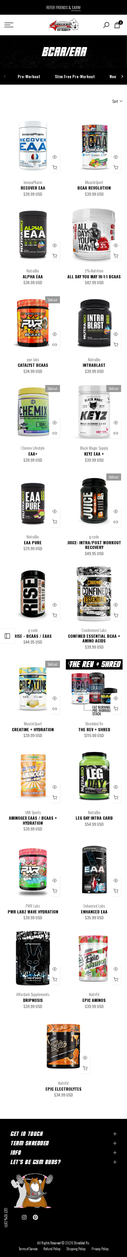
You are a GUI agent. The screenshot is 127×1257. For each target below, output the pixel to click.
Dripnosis (33, 1000)
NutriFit (94, 994)
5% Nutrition (94, 270)
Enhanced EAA (94, 911)
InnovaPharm (33, 182)
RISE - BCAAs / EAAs (33, 636)
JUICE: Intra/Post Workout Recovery (94, 544)
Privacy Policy (100, 1248)
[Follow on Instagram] (24, 1217)
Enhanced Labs (94, 906)
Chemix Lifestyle (33, 448)
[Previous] (5, 76)
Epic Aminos (94, 1000)
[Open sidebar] (7, 636)
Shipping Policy (76, 1248)
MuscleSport (94, 182)
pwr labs (33, 359)
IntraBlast (94, 365)
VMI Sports (33, 812)
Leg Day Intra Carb (94, 818)
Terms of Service (28, 1248)
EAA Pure (33, 542)
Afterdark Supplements (32, 994)
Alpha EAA (33, 276)
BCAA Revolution (94, 188)
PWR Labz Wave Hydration (33, 911)
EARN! (76, 7)
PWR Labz (33, 906)
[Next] (122, 76)
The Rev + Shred (94, 729)
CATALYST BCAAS (33, 365)
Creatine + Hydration (33, 729)
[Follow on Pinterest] (35, 1217)
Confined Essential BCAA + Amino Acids (94, 638)
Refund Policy (52, 1248)
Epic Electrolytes (63, 1089)
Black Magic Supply (94, 448)
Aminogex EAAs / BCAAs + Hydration (33, 820)
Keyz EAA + (94, 454)
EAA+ (33, 454)
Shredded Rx (94, 723)
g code (94, 536)
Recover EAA (33, 188)
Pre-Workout (29, 76)
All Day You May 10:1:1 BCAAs (94, 276)
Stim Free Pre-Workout (75, 76)
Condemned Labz (94, 630)
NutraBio (33, 270)
